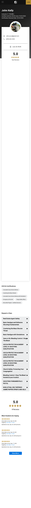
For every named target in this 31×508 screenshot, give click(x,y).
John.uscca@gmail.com (12, 36)
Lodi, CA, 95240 (16, 47)
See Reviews (15, 60)
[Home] (15, 2)
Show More (15, 453)
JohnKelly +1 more (10, 422)
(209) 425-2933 (10, 39)
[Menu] (2, 2)
